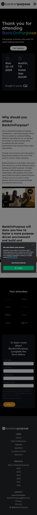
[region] (18, 257)
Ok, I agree (18, 268)
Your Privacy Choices (18, 262)
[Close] (33, 245)
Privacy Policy (12, 257)
